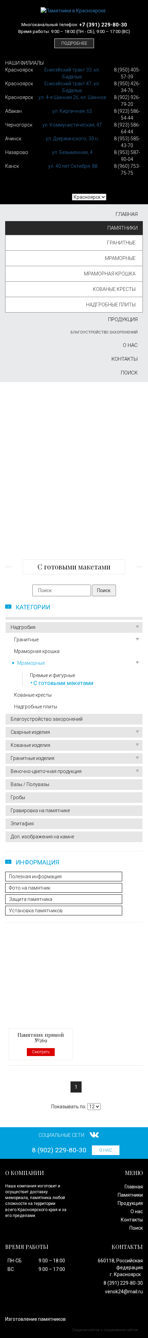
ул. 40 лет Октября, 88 (72, 166)
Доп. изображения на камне (42, 836)
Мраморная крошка (110, 273)
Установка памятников (36, 910)
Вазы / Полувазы (30, 784)
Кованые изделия (30, 745)
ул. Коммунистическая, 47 (72, 125)
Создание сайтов (85, 1330)
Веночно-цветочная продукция (46, 771)
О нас (130, 345)
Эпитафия (22, 823)
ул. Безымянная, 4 (72, 152)
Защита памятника (30, 899)
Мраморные (120, 258)
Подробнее (74, 43)
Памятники (122, 228)
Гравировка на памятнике (40, 810)
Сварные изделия (30, 732)
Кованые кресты (114, 289)
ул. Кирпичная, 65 (72, 111)
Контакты (125, 359)
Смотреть (41, 1051)
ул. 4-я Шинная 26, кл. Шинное (72, 97)
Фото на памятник (29, 888)
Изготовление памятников (35, 1319)
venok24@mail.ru (124, 1291)
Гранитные (121, 243)
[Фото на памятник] (74, 512)
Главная (127, 214)
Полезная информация (35, 876)
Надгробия (23, 627)
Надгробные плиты (111, 304)
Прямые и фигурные (52, 675)
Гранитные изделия (32, 758)
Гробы (18, 797)
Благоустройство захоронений (104, 332)
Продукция (123, 319)
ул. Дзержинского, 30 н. (72, 138)
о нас (105, 1150)
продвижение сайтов (121, 1330)
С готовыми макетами (63, 682)
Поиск (129, 373)
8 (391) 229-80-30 (123, 1283)
